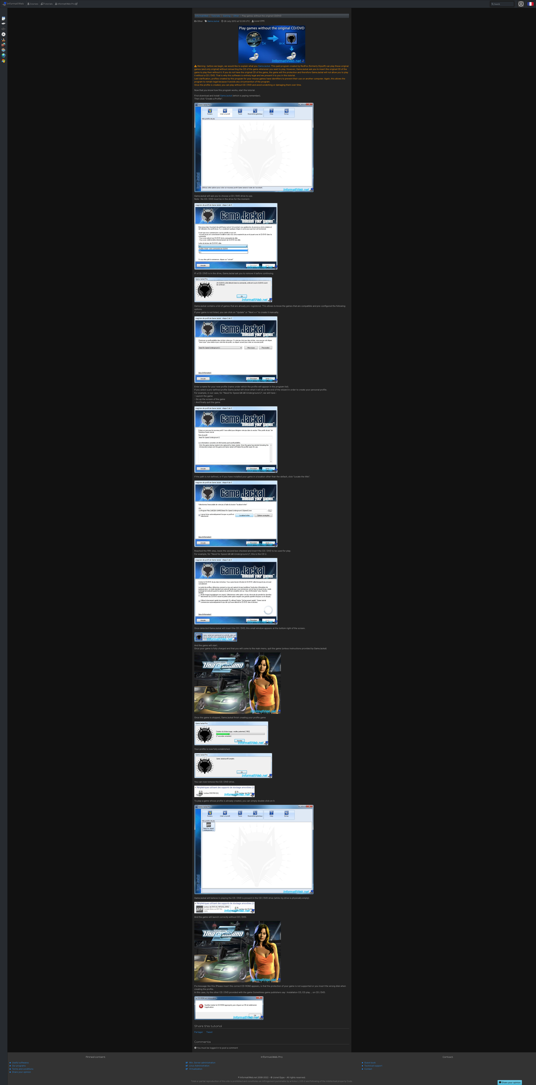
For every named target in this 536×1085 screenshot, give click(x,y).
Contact (368, 1069)
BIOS (3, 29)
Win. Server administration (202, 1062)
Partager (198, 1032)
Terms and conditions (22, 1069)
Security (3, 44)
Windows (3, 60)
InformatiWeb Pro (66, 4)
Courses (33, 4)
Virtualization (3, 50)
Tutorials (48, 4)
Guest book (370, 1062)
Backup (3, 23)
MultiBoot (3, 39)
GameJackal (213, 21)
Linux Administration (199, 1065)
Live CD (3, 34)
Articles (3, 18)
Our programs (19, 1065)
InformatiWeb (15, 3)
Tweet (209, 1032)
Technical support (373, 1065)
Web (3, 55)
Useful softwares (20, 1062)
